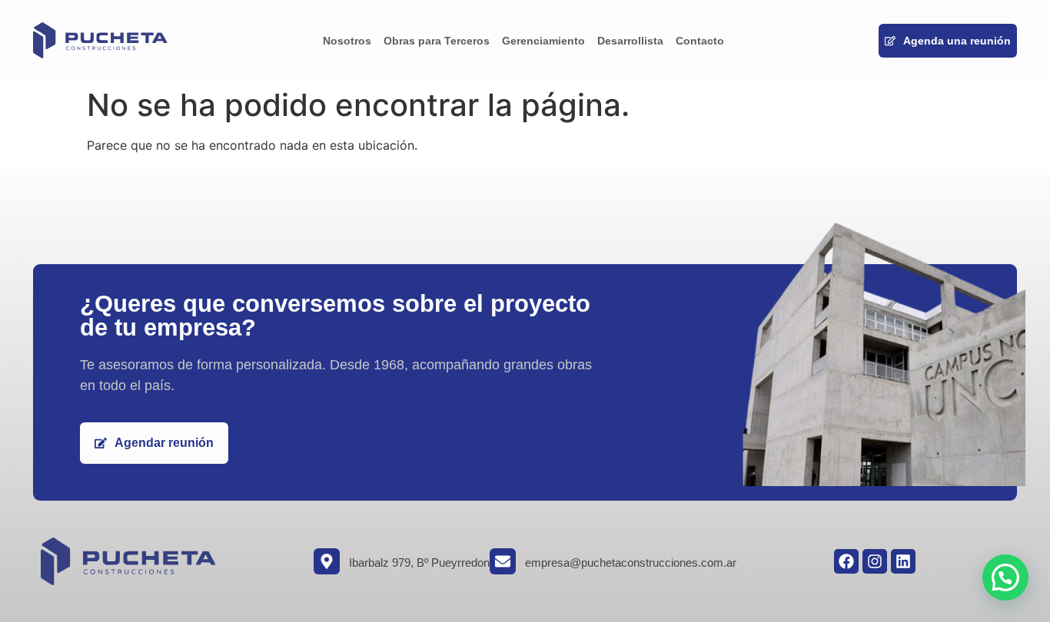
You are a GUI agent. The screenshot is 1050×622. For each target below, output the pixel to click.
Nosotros (347, 41)
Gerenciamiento (543, 41)
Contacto (700, 41)
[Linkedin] (903, 561)
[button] (1005, 577)
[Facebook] (846, 561)
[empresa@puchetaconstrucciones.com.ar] (503, 561)
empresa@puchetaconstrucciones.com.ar (630, 562)
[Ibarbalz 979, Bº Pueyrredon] (327, 561)
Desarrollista (630, 41)
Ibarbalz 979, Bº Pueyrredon (419, 562)
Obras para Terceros (437, 41)
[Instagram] (874, 561)
